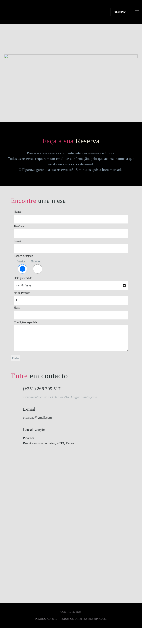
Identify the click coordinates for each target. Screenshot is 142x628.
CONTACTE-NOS (71, 611)
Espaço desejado (23, 255)
